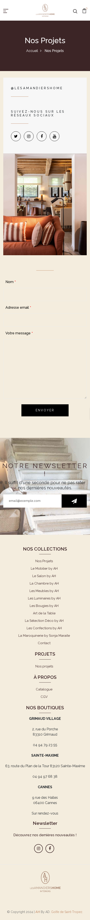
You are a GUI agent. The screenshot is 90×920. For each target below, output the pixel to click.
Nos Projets (44, 561)
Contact (44, 643)
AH (37, 912)
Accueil (32, 51)
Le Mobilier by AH (44, 569)
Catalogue (44, 689)
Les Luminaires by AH (44, 598)
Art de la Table (44, 613)
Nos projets (44, 666)
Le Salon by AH (44, 576)
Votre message (18, 333)
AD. (47, 912)
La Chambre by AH (44, 583)
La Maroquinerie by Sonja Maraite (44, 636)
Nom (9, 282)
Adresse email (17, 307)
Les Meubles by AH (44, 591)
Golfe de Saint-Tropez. (66, 912)
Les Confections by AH (44, 628)
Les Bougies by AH (44, 606)
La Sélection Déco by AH (44, 621)
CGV (44, 697)
